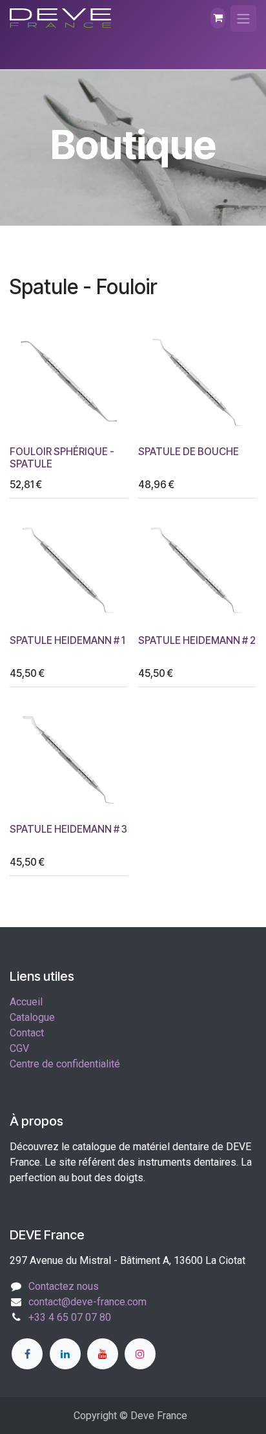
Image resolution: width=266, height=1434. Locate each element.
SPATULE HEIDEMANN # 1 (67, 640)
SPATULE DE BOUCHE (188, 451)
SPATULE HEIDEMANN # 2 (197, 640)
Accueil (26, 1002)
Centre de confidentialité (65, 1064)
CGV (19, 1048)
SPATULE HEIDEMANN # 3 (68, 829)
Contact (27, 1033)
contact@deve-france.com (87, 1302)
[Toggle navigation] (243, 18)
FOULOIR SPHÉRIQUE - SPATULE (62, 457)
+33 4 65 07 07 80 (69, 1317)
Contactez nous (63, 1286)
